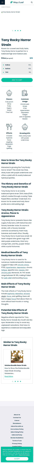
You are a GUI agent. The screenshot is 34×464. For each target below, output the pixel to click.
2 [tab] (15, 30)
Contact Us (17, 417)
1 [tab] (12, 30)
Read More (9, 376)
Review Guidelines (17, 438)
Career (17, 420)
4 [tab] (20, 30)
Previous (2, 364)
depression (21, 267)
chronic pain (6, 273)
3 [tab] (17, 30)
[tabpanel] (17, 12)
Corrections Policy (17, 429)
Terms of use (17, 441)
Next (32, 364)
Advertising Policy (17, 432)
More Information (24, 455)
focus (25, 278)
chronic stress (23, 265)
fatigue (4, 270)
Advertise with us (17, 426)
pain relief (8, 278)
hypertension (11, 267)
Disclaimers (17, 423)
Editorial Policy (17, 435)
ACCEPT (17, 459)
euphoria (10, 294)
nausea (21, 270)
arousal (27, 294)
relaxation (19, 294)
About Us (17, 415)
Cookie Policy (17, 446)
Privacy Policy (17, 443)
